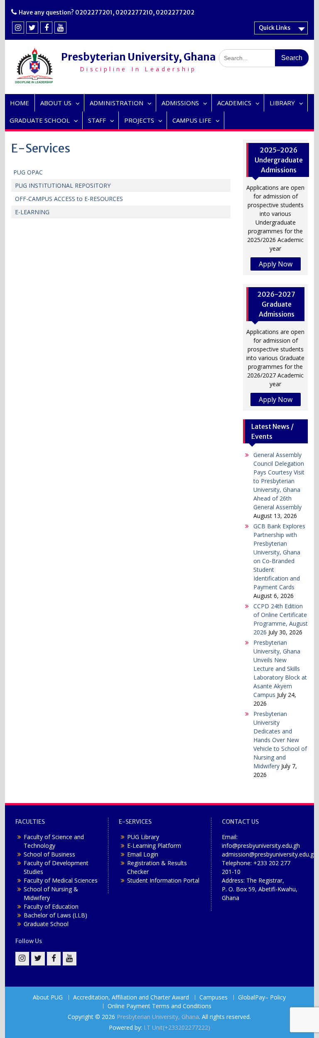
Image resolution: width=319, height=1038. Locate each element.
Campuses (213, 997)
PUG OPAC (28, 172)
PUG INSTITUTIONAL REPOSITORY (61, 185)
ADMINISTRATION (116, 103)
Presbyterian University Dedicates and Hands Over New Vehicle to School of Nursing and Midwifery (280, 740)
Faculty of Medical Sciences (61, 880)
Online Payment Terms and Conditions (159, 1006)
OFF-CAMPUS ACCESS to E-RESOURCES (69, 199)
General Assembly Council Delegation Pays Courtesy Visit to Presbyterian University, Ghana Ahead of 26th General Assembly (278, 481)
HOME (19, 103)
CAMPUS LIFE (191, 120)
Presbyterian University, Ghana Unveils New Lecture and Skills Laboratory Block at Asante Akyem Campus (280, 669)
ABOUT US (55, 103)
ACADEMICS (234, 103)
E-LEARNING (31, 212)
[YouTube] (60, 28)
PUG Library (143, 837)
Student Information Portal (163, 880)
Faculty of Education (51, 906)
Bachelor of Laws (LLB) (55, 915)
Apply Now (275, 264)
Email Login (142, 854)
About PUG (48, 997)
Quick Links (274, 27)
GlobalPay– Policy (262, 997)
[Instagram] (18, 28)
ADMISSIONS (180, 103)
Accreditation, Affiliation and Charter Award (131, 997)
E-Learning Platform (154, 845)
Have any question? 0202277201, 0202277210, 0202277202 (106, 12)
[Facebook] (46, 28)
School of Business (49, 854)
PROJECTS (139, 120)
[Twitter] (32, 28)
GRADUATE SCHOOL (40, 120)
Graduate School (46, 924)
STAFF (97, 120)
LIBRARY (282, 103)
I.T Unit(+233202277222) (177, 1027)
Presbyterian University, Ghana (138, 57)
